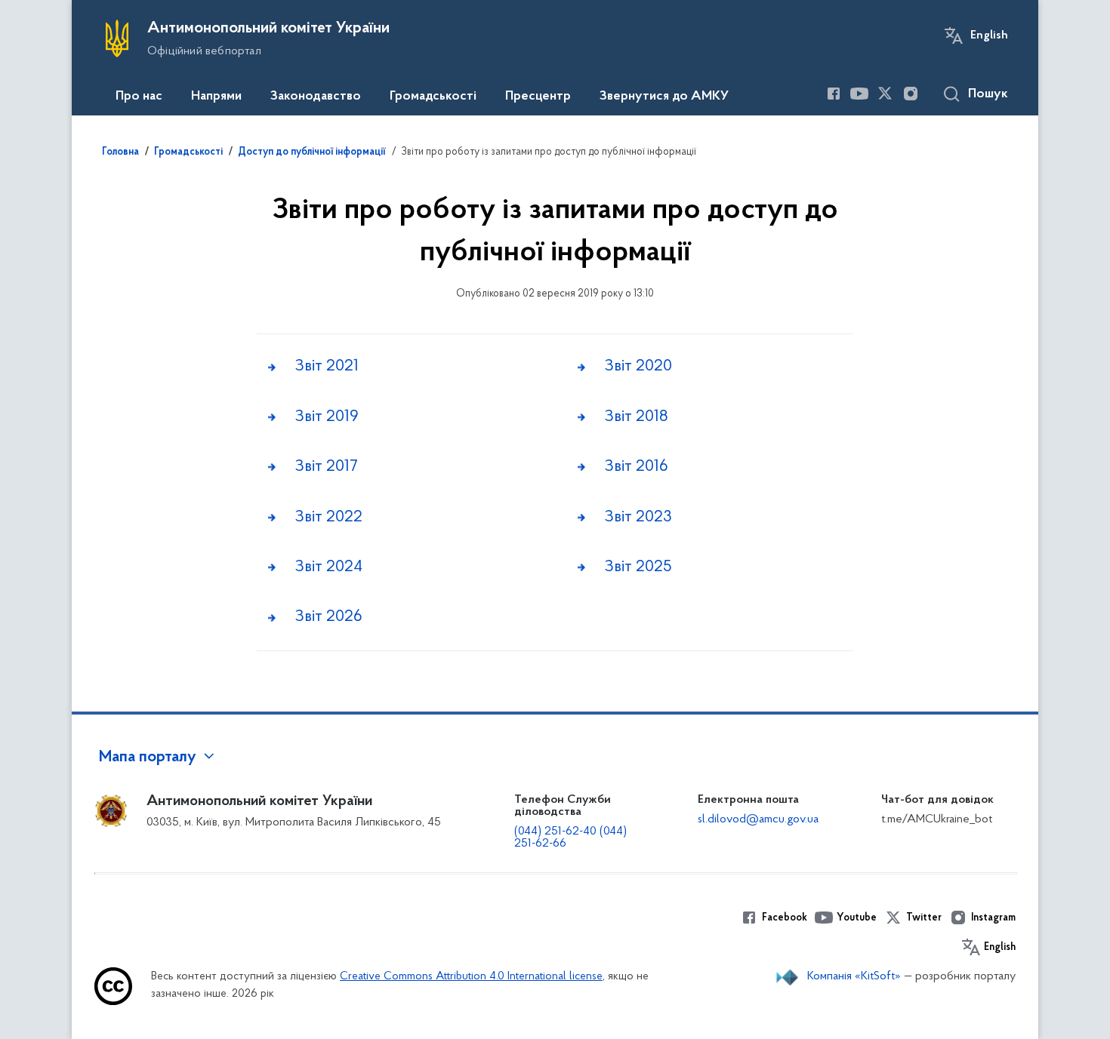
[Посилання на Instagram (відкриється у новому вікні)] (911, 94)
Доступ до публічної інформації (312, 152)
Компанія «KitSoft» (854, 976)
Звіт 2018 (636, 417)
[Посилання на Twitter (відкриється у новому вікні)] (885, 94)
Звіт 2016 (636, 466)
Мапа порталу (147, 757)
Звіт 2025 (638, 567)
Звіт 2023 (638, 517)
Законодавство (315, 96)
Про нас (139, 96)
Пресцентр (538, 96)
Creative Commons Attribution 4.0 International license (471, 976)
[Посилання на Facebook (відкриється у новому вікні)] (834, 94)
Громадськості (433, 96)
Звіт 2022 (328, 517)
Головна (120, 152)
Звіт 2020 (638, 366)
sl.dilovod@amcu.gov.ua (758, 819)
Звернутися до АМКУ (664, 96)
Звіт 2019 (326, 417)
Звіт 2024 (328, 567)
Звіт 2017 (326, 466)
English (989, 35)
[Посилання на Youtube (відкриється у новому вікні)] (859, 94)
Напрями (216, 96)
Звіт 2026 (328, 617)
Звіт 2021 (326, 366)
